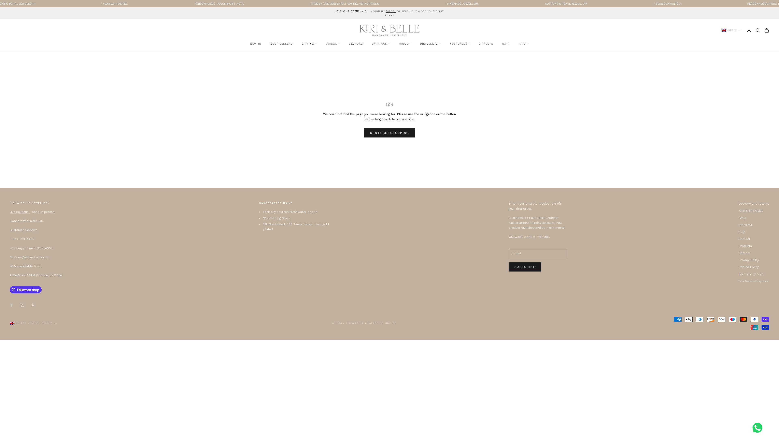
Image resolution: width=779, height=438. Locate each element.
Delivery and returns (754, 203)
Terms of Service (751, 274)
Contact (744, 239)
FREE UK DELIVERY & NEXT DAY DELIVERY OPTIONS (317, 3)
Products (745, 246)
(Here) (391, 11)
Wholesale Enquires (753, 281)
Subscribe (524, 266)
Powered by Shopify (380, 323)
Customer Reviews (23, 230)
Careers (745, 253)
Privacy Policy (749, 260)
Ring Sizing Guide (751, 211)
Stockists (745, 225)
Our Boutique (20, 212)
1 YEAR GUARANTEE (86, 3)
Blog (742, 232)
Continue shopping (389, 132)
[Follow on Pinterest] (33, 305)
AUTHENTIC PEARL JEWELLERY (538, 3)
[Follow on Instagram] (22, 305)
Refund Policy (749, 267)
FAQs (742, 218)
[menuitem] (256, 44)
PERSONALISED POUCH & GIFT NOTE (191, 3)
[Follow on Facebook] (12, 305)
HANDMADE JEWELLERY (433, 3)
